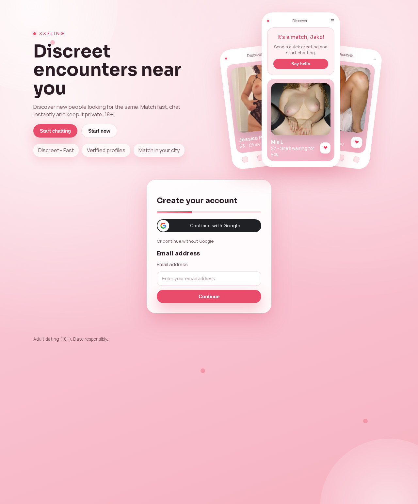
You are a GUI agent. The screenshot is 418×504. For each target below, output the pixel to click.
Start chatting (55, 131)
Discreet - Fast (56, 150)
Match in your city (159, 150)
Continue (209, 296)
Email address (172, 264)
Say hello (300, 63)
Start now (99, 131)
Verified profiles (106, 150)
